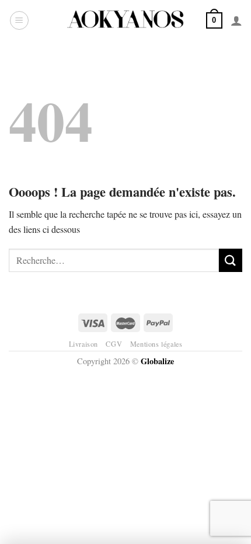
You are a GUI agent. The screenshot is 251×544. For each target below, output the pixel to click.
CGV (114, 343)
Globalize (157, 361)
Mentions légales (156, 343)
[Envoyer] (230, 260)
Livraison (84, 343)
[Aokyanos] (125, 20)
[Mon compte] (236, 20)
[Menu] (19, 20)
